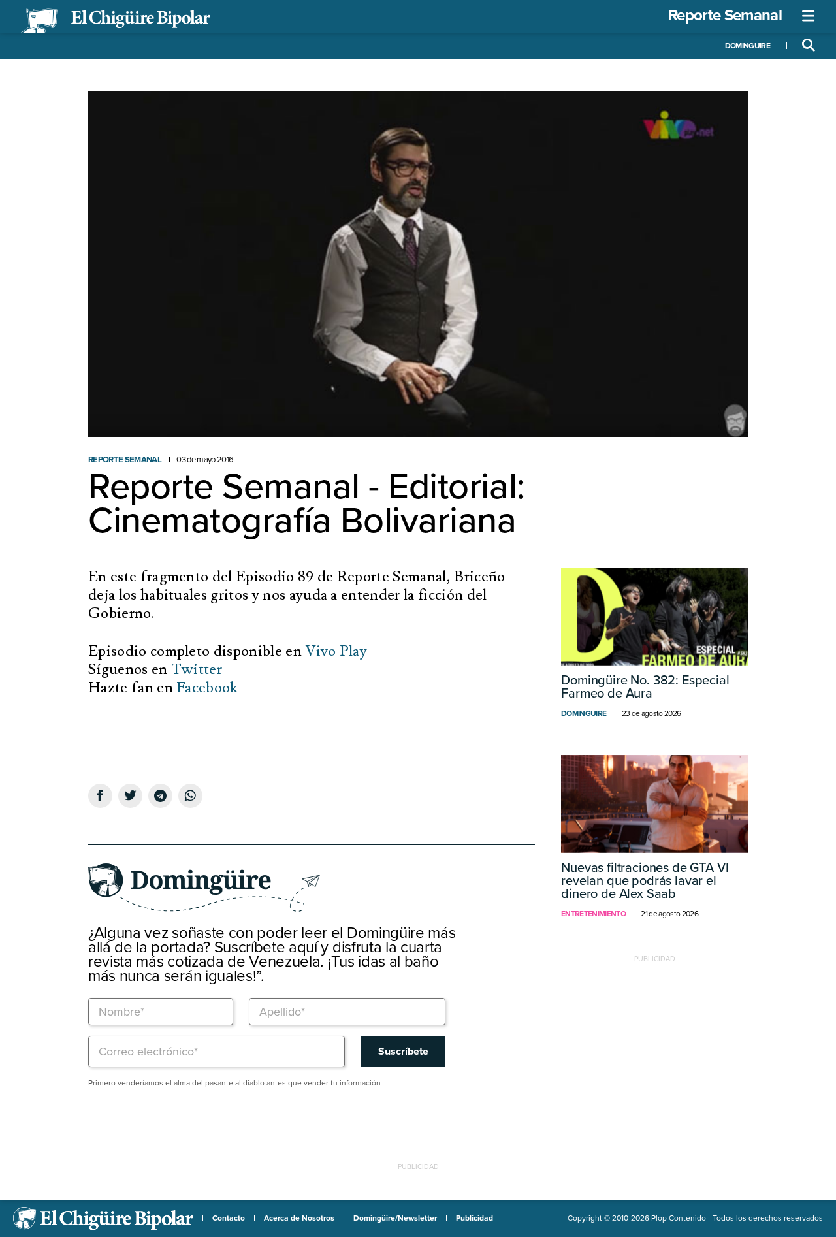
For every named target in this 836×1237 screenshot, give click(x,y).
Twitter (196, 669)
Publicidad (474, 1218)
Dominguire (747, 45)
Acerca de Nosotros (299, 1218)
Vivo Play (336, 651)
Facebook (207, 688)
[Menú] (808, 16)
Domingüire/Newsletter (395, 1218)
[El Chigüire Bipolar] (115, 20)
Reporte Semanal (725, 15)
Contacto (228, 1218)
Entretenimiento (593, 913)
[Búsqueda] (808, 46)
